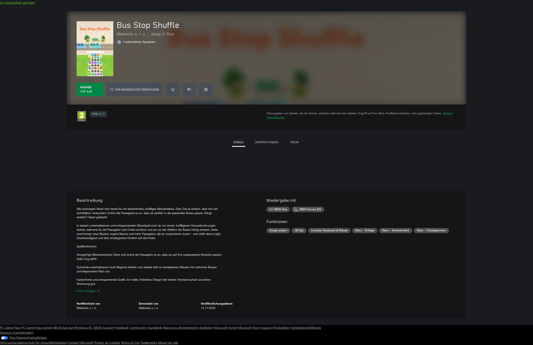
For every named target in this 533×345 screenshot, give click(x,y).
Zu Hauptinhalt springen (17, 2)
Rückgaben (282, 327)
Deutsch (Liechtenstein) (17, 332)
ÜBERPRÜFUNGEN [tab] (266, 142)
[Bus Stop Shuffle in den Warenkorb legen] (172, 89)
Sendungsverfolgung (306, 327)
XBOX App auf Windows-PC (73, 327)
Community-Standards (145, 327)
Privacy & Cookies (107, 342)
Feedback (121, 327)
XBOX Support (103, 327)
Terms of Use (130, 342)
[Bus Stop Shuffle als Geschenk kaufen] (189, 89)
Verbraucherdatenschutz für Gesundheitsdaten (33, 342)
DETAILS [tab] (238, 142)
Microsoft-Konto (225, 327)
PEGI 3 (96, 114)
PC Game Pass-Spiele (36, 327)
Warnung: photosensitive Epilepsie (188, 327)
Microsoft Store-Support (255, 327)
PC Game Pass (10, 327)
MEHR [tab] (295, 142)
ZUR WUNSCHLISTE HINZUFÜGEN (137, 89)
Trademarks (148, 342)
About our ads (168, 342)
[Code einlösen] (206, 89)
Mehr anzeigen (86, 291)
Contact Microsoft (80, 342)
